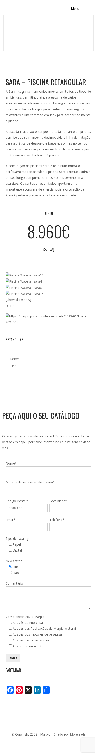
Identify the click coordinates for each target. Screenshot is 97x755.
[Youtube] (58, 742)
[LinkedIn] (51, 742)
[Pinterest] (44, 742)
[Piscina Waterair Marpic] (25, 275)
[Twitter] (38, 742)
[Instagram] (65, 742)
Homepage (14, 34)
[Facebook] (31, 742)
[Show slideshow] (18, 300)
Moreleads (77, 734)
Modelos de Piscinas (42, 34)
